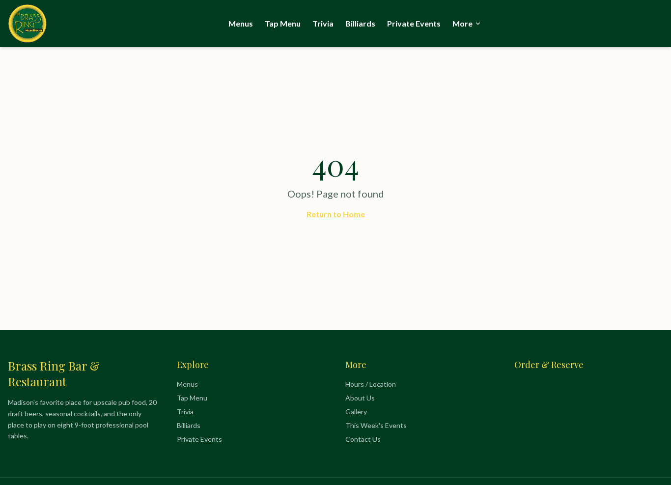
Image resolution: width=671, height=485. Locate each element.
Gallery (356, 411)
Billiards (360, 23)
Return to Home (336, 214)
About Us (360, 398)
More (462, 23)
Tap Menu (283, 23)
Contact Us (363, 439)
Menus (240, 23)
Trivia (323, 23)
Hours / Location (370, 384)
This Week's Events (376, 425)
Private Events (414, 23)
